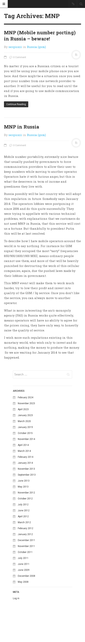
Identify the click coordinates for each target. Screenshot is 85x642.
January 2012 (25, 534)
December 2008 (26, 576)
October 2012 (25, 498)
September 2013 (27, 474)
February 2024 (25, 397)
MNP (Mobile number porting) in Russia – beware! (40, 35)
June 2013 (23, 480)
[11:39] (6, 57)
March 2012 (24, 522)
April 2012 (23, 516)
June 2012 (23, 510)
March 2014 (24, 451)
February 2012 (25, 528)
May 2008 (23, 582)
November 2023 (26, 403)
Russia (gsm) (36, 47)
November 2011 (26, 546)
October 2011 (25, 552)
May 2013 (23, 486)
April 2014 (23, 445)
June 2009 (23, 570)
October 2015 (25, 433)
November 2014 (26, 439)
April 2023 (23, 409)
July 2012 (23, 504)
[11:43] (6, 145)
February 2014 (25, 457)
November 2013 (26, 468)
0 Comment (19, 57)
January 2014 (25, 463)
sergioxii (15, 47)
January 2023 (25, 415)
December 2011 (26, 540)
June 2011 (23, 564)
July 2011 (23, 558)
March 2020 (24, 421)
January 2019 (25, 427)
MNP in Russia (21, 127)
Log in (16, 598)
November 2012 (26, 492)
